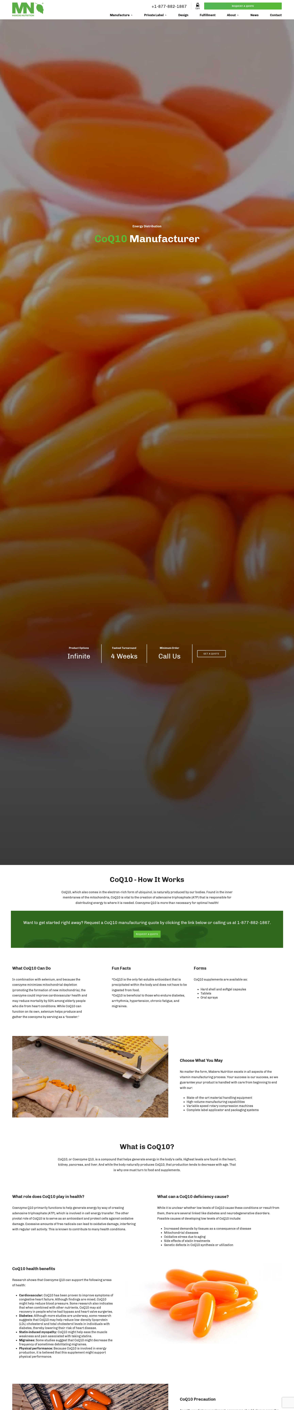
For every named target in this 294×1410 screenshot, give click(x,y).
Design (183, 15)
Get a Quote (211, 653)
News (254, 15)
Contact (276, 15)
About (231, 15)
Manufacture (120, 15)
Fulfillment (208, 15)
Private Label (154, 15)
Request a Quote (243, 6)
